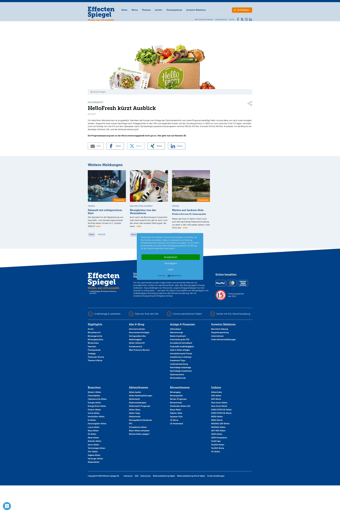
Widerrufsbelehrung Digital (164, 476)
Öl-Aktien (92, 434)
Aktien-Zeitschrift (137, 343)
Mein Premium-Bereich (139, 350)
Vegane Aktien (94, 455)
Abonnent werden (137, 329)
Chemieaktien (94, 396)
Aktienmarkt (134, 399)
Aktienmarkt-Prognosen (139, 406)
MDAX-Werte (217, 420)
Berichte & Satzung (219, 329)
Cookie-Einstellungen (215, 476)
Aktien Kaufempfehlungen (140, 396)
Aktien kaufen (135, 392)
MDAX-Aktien (217, 417)
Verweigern (170, 263)
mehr (98, 226)
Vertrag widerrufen (137, 336)
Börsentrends (176, 403)
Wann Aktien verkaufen (139, 431)
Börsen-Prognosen (178, 399)
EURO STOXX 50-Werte (221, 413)
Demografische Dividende (140, 420)
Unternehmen (217, 336)
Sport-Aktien (93, 445)
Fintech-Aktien (94, 410)
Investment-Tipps (177, 360)
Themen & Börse (95, 360)
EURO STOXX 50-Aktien (221, 410)
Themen (146, 10)
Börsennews (93, 343)
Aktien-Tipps (134, 413)
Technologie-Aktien (96, 448)
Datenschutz (145, 476)
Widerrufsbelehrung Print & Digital (191, 476)
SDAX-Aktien (216, 434)
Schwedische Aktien (138, 427)
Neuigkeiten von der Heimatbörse (143, 212)
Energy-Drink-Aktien (97, 406)
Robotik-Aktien (94, 441)
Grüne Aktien (94, 413)
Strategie (92, 354)
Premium (243, 10)
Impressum (128, 476)
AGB (136, 476)
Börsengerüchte (95, 336)
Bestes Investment (178, 336)
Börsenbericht (94, 332)
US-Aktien (215, 452)
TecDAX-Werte (217, 448)
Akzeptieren (170, 257)
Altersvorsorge (176, 332)
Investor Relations (196, 10)
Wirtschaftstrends (178, 378)
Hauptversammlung (220, 332)
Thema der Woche (96, 357)
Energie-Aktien (94, 403)
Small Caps (216, 441)
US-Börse (174, 420)
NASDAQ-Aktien (218, 427)
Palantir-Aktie (176, 413)
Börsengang (175, 392)
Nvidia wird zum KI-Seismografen (189, 214)
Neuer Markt (175, 410)
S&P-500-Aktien (218, 431)
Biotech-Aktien (94, 392)
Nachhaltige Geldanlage (180, 367)
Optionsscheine (177, 374)
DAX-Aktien (216, 396)
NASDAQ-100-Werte (220, 424)
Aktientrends (134, 417)
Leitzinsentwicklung (179, 364)
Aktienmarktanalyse (137, 403)
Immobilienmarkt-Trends (181, 354)
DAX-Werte (216, 399)
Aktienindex (216, 392)
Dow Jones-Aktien (219, 403)
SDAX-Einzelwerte (219, 438)
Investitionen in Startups (180, 357)
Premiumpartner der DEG (236, 295)
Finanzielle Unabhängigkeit (182, 346)
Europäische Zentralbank (181, 343)
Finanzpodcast (174, 10)
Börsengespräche (95, 339)
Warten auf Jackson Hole (188, 210)
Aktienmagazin (135, 339)
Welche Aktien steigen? (139, 434)
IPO (130, 424)
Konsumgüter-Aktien (97, 424)
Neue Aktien (93, 431)
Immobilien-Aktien (96, 417)
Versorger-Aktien (95, 459)
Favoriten (92, 346)
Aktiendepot (175, 329)
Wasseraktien (93, 462)
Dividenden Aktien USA (180, 406)
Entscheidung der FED (179, 339)
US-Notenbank (176, 424)
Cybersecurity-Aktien (97, 399)
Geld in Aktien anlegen (180, 350)
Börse (135, 10)
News (124, 10)
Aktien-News (134, 410)
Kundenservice (135, 346)
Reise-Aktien (93, 438)
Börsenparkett (176, 396)
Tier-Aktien (93, 452)
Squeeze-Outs (176, 417)
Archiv (158, 10)
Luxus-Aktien (93, 427)
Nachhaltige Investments (181, 371)
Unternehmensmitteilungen (223, 339)
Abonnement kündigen (139, 332)
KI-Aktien (92, 420)
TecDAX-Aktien (217, 445)
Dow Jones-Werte (219, 406)
